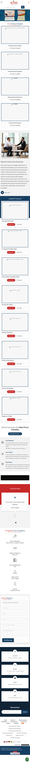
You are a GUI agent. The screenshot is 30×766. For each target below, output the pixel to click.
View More (19, 224)
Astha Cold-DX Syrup (7, 388)
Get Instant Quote (14, 434)
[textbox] (14, 7)
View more (7, 192)
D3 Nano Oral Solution (8, 360)
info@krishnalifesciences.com (15, 684)
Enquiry (8, 723)
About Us (13, 720)
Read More (15, 504)
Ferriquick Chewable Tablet (9, 249)
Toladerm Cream (19, 735)
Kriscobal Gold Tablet (8, 221)
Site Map (16, 723)
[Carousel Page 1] (14, 522)
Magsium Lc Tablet (7, 416)
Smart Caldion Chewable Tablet (10, 277)
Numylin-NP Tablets (7, 304)
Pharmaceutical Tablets (15, 45)
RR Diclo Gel (9, 735)
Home (5, 720)
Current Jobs (13, 721)
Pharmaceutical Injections (15, 97)
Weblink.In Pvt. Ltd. (17, 749)
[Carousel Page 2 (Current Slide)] (15, 522)
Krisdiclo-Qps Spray (7, 332)
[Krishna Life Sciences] (14, 2)
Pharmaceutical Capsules (15, 71)
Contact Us (24, 721)
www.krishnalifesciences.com (15, 697)
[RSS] (22, 723)
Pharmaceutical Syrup (15, 123)
